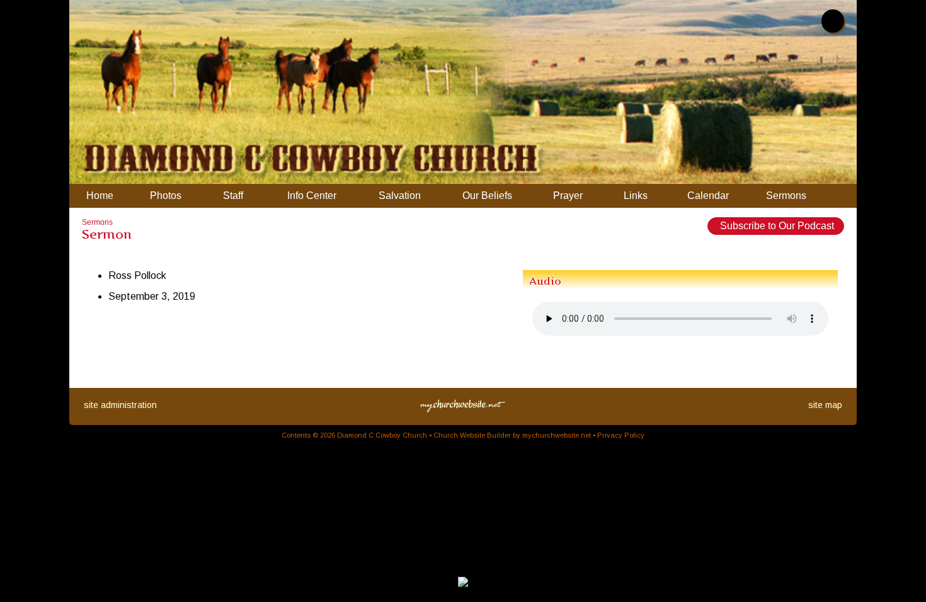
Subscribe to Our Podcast (775, 225)
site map (825, 405)
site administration (120, 405)
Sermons (97, 222)
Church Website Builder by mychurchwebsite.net (512, 435)
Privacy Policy (620, 435)
